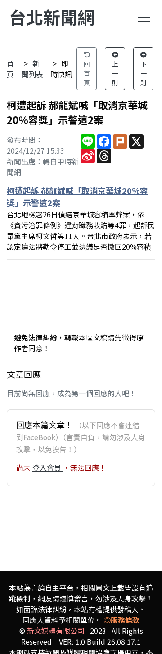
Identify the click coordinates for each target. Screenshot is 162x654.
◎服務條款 (122, 619)
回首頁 (87, 73)
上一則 (115, 73)
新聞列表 (32, 69)
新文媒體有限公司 (56, 630)
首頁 (10, 69)
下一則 (143, 73)
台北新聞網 (51, 16)
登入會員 (47, 467)
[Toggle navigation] (144, 17)
